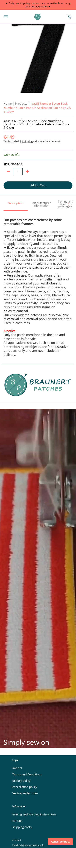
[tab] (16, 205)
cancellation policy (24, 787)
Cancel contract (60, 841)
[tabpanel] (38, 284)
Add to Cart (38, 185)
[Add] (27, 171)
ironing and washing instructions (34, 814)
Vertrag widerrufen (25, 793)
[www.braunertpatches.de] (37, 16)
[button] (69, 17)
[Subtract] (8, 171)
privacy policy (21, 781)
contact (17, 821)
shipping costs (22, 827)
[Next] (68, 204)
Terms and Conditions (27, 774)
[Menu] (6, 17)
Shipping (27, 141)
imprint (17, 768)
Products (21, 104)
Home (8, 104)
